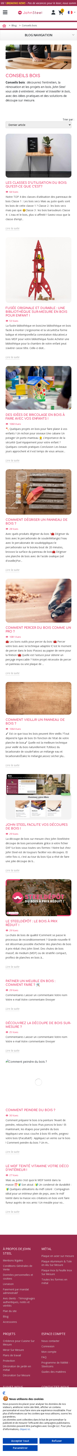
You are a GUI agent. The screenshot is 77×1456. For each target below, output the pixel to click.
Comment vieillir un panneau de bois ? (35, 721)
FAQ (44, 1357)
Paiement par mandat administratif (16, 1291)
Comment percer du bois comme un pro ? (38, 629)
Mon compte (48, 1351)
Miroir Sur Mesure (13, 1350)
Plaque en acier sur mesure (57, 1256)
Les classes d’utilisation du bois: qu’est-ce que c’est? (36, 184)
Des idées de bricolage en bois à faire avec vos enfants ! (35, 416)
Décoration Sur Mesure (16, 1375)
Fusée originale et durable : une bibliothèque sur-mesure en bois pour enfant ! (36, 311)
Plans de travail (12, 1355)
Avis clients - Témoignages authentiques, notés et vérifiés (19, 1302)
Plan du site (10, 1311)
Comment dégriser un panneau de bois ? (36, 521)
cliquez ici (25, 1429)
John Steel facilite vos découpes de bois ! (37, 826)
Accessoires (10, 1322)
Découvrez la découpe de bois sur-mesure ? (38, 1025)
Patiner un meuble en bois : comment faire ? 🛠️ (30, 983)
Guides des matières (53, 1371)
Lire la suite (12, 228)
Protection (9, 1360)
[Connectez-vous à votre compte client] (53, 12)
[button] (71, 12)
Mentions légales (13, 1260)
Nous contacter (50, 1341)
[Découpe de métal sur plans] (30, 12)
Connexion (47, 1346)
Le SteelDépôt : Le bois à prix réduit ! (31, 923)
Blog (5, 1316)
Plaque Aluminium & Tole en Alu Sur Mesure (56, 1263)
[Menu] (3, 12)
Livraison (8, 1284)
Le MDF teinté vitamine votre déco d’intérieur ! (37, 1168)
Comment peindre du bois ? (30, 1110)
